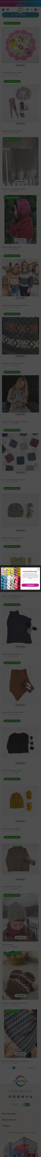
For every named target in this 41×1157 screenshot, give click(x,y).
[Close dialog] (38, 569)
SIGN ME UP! (30, 585)
